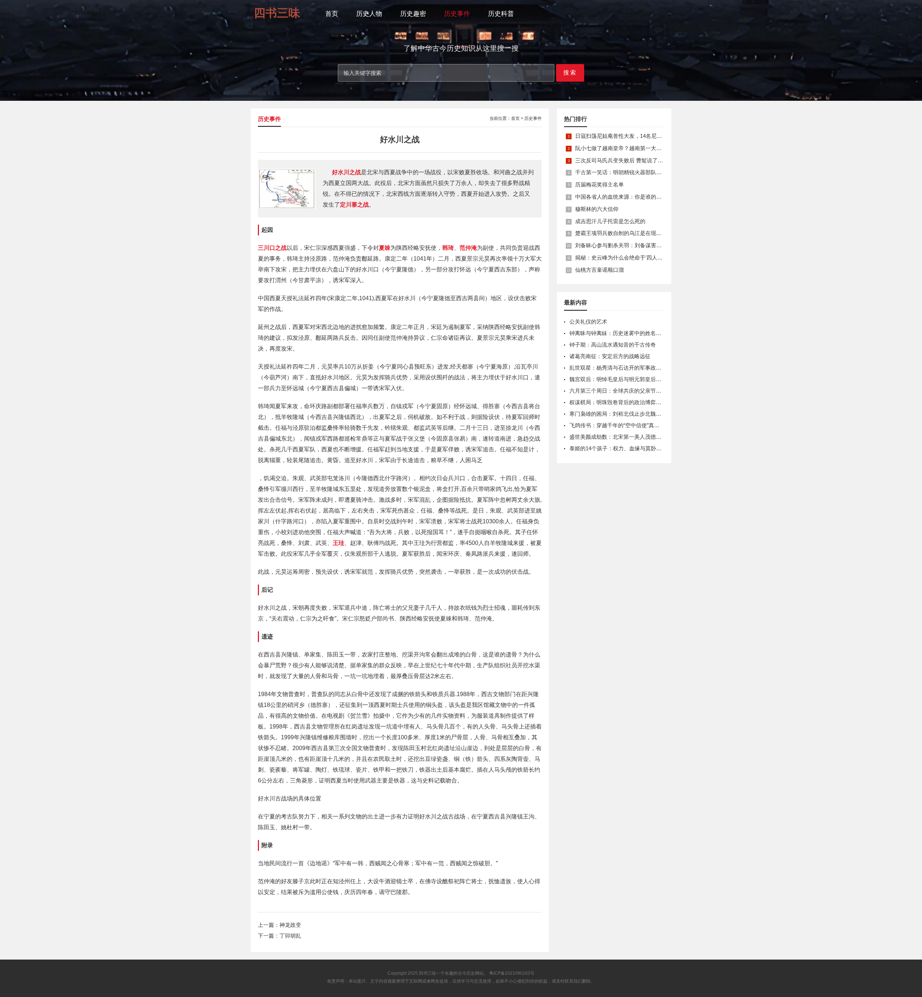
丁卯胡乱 (290, 936)
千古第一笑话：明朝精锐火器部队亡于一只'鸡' (630, 172)
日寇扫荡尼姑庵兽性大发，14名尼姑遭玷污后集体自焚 (640, 136)
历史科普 (501, 13)
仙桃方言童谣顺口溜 (599, 270)
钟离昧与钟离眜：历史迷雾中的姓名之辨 (618, 333)
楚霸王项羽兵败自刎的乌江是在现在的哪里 (626, 233)
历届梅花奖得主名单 (599, 184)
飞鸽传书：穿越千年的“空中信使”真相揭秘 (619, 425)
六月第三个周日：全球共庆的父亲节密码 (618, 391)
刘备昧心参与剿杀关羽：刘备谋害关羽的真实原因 (634, 245)
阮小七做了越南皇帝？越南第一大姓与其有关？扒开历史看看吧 (650, 148)
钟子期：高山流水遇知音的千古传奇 (612, 345)
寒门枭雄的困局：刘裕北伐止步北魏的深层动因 (626, 414)
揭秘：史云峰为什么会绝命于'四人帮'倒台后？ (630, 257)
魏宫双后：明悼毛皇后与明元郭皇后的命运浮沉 (626, 379)
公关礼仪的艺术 (588, 322)
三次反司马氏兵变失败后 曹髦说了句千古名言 (630, 160)
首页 (331, 13)
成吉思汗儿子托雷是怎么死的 (610, 221)
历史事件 (457, 13)
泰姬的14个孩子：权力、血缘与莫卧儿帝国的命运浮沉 (634, 448)
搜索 (570, 72)
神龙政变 (290, 925)
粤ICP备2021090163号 (511, 973)
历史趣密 (413, 13)
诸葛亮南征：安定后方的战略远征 (609, 356)
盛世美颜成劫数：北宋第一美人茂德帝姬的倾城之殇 (631, 437)
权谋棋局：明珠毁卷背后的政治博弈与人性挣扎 (626, 402)
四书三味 (427, 973)
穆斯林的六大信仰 (596, 209)
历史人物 (369, 13)
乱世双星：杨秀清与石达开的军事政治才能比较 (626, 368)
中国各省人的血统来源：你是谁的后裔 (621, 197)
